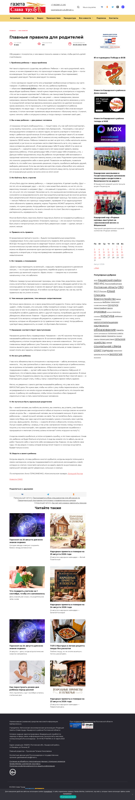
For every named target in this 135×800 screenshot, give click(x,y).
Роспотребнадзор (113, 284)
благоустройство (105, 298)
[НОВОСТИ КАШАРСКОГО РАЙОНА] (110, 169)
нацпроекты (101, 325)
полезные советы (115, 333)
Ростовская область (105, 287)
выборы (106, 302)
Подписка (101, 18)
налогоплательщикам (106, 322)
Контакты (113, 18)
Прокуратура (70, 18)
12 (104, 252)
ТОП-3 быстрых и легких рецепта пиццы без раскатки (67, 647)
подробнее (48, 791)
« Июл (96, 268)
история (109, 312)
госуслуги (113, 305)
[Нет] (132, 794)
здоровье (100, 311)
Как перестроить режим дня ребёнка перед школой (24, 688)
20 (109, 255)
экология (115, 354)
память (120, 330)
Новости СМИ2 (16, 479)
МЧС (102, 283)
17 (95, 255)
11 (99, 252)
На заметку (28, 18)
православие (100, 336)
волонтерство (98, 302)
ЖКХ (95, 280)
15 (117, 252)
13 (108, 252)
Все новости (85, 18)
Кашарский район (109, 280)
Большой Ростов (75, 474)
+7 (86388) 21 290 (58, 5)
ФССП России (100, 291)
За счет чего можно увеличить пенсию (69, 503)
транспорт (117, 350)
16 (122, 252)
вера (118, 299)
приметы (111, 336)
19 (104, 255)
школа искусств (101, 354)
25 (100, 258)
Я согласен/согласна (68, 797)
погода (96, 333)
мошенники (97, 319)
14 (113, 252)
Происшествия (53, 18)
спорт (97, 350)
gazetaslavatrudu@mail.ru (62, 10)
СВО (121, 287)
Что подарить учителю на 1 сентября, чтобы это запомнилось (27, 592)
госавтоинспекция (100, 305)
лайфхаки (118, 316)
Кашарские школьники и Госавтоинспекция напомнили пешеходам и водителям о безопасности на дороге (109, 177)
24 (95, 258)
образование (105, 330)
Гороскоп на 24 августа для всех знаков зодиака (26, 647)
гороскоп (115, 302)
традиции (107, 350)
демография (100, 308)
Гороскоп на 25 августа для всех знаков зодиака (26, 541)
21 (113, 255)
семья (109, 342)
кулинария (97, 316)
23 (122, 255)
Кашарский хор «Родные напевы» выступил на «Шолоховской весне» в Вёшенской (106, 221)
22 (118, 255)
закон (110, 308)
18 (99, 255)
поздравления (102, 333)
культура (107, 316)
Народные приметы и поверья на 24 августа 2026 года (67, 605)
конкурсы (116, 312)
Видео (40, 18)
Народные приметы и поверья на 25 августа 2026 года (67, 552)
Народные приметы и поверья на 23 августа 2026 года (67, 700)
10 (95, 252)
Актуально (15, 18)
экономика (97, 357)
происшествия (107, 339)
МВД (96, 283)
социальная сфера (107, 346)
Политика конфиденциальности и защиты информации (32, 766)
